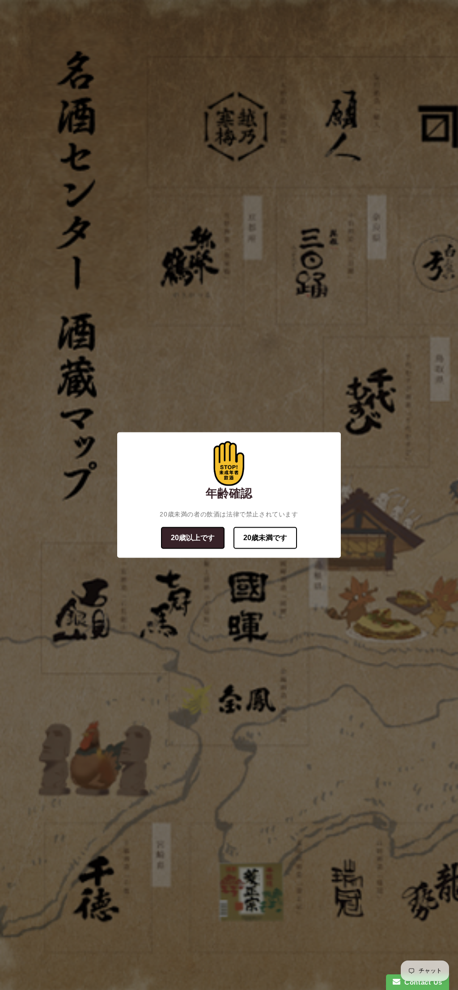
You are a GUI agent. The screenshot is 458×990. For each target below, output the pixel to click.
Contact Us (421, 982)
